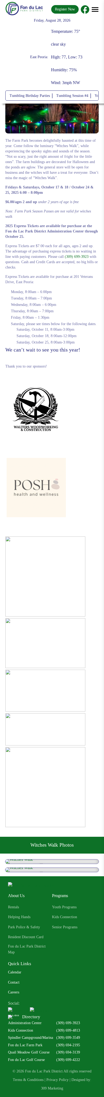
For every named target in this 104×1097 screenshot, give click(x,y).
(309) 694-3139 (68, 1052)
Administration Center (25, 1023)
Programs (60, 895)
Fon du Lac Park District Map (27, 949)
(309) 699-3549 (68, 1038)
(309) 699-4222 (68, 1060)
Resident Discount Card (25, 937)
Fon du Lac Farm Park (25, 1045)
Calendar (14, 972)
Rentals (13, 907)
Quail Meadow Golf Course (29, 1052)
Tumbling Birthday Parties (30, 96)
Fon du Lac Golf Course (26, 1060)
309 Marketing (52, 1088)
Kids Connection (64, 917)
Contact (13, 982)
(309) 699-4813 (68, 1030)
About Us (16, 895)
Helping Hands (19, 917)
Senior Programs (64, 927)
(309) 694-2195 (68, 1045)
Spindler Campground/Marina (30, 1038)
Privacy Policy (57, 1080)
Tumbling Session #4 (72, 96)
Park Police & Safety (24, 927)
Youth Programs (64, 907)
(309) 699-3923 (77, 257)
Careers (13, 992)
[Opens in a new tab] (85, 9)
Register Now (65, 9)
